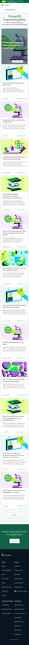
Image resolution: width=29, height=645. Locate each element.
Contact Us (17, 566)
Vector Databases (18, 605)
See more (13, 515)
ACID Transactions (19, 621)
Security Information (7, 587)
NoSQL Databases (19, 609)
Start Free (14, 541)
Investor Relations (6, 570)
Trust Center (5, 591)
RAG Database (18, 617)
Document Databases (19, 613)
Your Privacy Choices (22, 591)
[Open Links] (26, 5)
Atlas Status (17, 574)
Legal (3, 574)
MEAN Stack (17, 634)
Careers (4, 566)
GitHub (3, 583)
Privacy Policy (5, 578)
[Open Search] (23, 5)
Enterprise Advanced (7, 609)
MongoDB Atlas (5, 605)
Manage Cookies (18, 587)
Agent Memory (18, 630)
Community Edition (6, 613)
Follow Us (4, 595)
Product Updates (18, 578)
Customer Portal (18, 570)
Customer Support (18, 583)
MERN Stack (17, 626)
